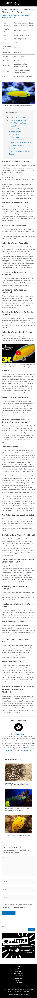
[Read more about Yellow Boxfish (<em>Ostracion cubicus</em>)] (18, 823)
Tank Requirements (17, 140)
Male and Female (18, 145)
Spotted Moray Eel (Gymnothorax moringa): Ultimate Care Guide (17, 784)
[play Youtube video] (18, 353)
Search (4, 926)
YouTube (30, 748)
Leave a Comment (8, 15)
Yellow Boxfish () (18, 835)
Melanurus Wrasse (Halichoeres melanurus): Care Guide (17, 809)
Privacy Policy (18, 973)
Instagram (9, 750)
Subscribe (18, 983)
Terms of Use (18, 976)
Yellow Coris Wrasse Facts (18, 117)
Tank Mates (15, 137)
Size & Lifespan (16, 131)
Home (18, 966)
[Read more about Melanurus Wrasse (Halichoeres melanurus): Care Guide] (18, 798)
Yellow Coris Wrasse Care (17, 120)
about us (27, 750)
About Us (18, 978)
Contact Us (18, 980)
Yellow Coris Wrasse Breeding (21, 142)
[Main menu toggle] (33, 3)
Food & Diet (15, 128)
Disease (13, 148)
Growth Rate (15, 134)
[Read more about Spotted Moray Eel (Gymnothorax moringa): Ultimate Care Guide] (18, 772)
